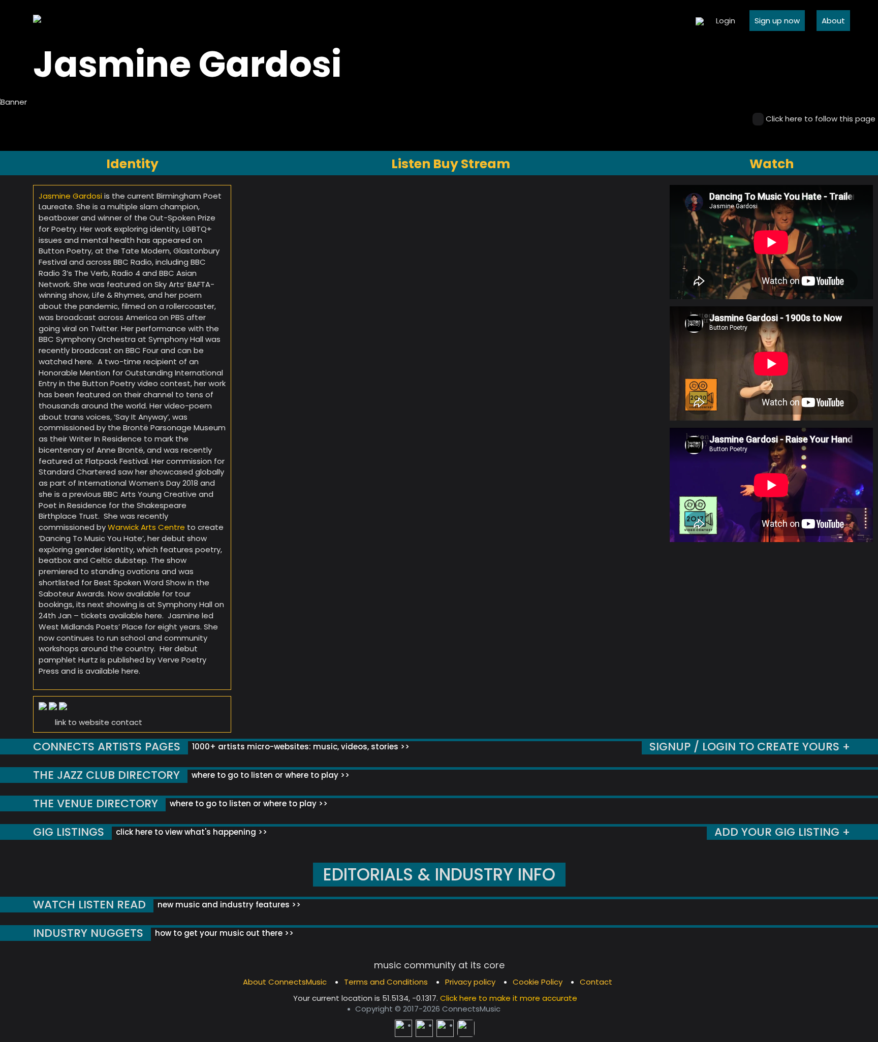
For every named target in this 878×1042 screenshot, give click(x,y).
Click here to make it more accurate (508, 998)
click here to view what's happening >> (190, 832)
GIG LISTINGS (68, 832)
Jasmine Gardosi (70, 196)
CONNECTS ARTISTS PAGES (106, 746)
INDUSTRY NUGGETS (88, 933)
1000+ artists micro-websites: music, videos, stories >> (300, 746)
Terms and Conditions (386, 981)
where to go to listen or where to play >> (270, 775)
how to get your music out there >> (223, 933)
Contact (596, 981)
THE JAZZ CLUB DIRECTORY (106, 775)
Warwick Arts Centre (146, 527)
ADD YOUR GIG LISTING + (782, 832)
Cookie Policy (537, 981)
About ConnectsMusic (285, 981)
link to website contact (98, 722)
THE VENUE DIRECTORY (95, 803)
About (833, 20)
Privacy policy (470, 981)
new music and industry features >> (228, 904)
